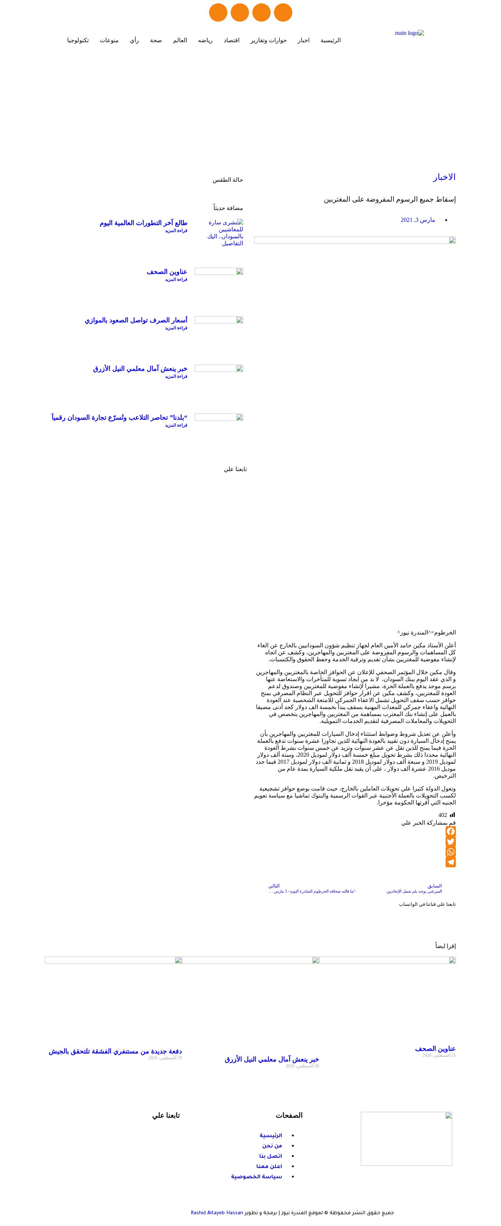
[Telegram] (218, 12)
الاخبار (444, 177)
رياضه (205, 40)
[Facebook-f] (164, 1135)
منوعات (109, 40)
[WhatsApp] (355, 852)
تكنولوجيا (78, 40)
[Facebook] (283, 12)
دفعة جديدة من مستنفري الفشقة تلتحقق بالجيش (115, 1051)
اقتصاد (231, 40)
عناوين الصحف (167, 271)
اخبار (304, 40)
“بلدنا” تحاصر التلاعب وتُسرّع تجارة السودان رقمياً (119, 417)
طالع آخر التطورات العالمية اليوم (143, 223)
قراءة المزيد (176, 230)
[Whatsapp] (240, 12)
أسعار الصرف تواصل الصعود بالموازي (136, 320)
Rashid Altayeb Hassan (217, 1213)
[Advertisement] (250, 113)
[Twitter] (261, 12)
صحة (156, 40)
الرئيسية (331, 40)
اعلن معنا (211, 566)
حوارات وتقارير (269, 40)
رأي (134, 40)
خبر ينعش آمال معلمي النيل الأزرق (140, 368)
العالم (180, 40)
